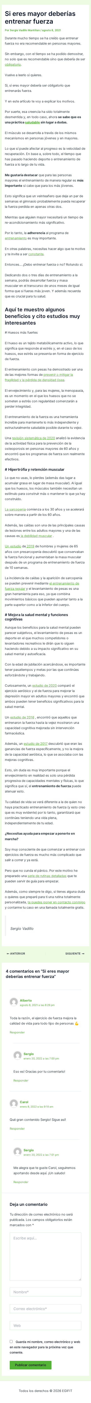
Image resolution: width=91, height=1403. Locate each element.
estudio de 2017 (35, 744)
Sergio (29, 1054)
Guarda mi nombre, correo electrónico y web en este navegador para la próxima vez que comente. (45, 1347)
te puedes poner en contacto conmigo (56, 902)
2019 (30, 546)
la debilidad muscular (36, 536)
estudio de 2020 (44, 686)
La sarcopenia (15, 509)
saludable (32, 122)
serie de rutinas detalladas (47, 876)
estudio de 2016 (22, 717)
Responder (17, 1032)
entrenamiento (16, 238)
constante (36, 254)
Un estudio (13, 546)
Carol (24, 1102)
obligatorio (13, 64)
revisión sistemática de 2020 (33, 438)
